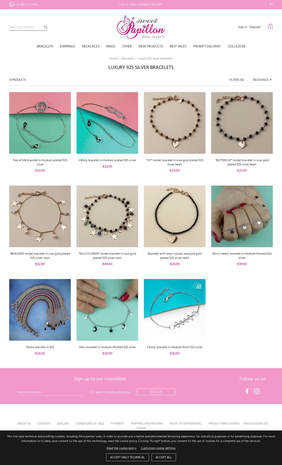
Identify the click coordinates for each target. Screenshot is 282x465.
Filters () (236, 80)
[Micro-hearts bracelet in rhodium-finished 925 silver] (242, 216)
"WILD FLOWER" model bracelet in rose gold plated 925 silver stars (107, 256)
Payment (117, 423)
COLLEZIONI (236, 46)
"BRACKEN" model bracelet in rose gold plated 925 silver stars (40, 256)
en (271, 4)
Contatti (43, 423)
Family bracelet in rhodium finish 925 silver (174, 347)
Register (255, 27)
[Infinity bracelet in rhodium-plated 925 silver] (107, 123)
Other (127, 46)
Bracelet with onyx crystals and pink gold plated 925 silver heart (175, 256)
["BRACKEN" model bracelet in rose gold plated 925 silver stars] (40, 216)
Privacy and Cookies (224, 423)
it (266, 4)
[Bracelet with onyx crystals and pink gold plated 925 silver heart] (174, 216)
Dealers (63, 423)
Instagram (257, 391)
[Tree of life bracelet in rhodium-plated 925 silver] (40, 123)
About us (24, 423)
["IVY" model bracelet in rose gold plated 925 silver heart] (174, 123)
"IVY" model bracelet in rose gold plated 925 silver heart (174, 162)
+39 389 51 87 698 (26, 4)
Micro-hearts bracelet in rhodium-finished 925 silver (242, 256)
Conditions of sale (90, 423)
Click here (156, 4)
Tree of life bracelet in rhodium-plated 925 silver (40, 162)
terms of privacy (119, 392)
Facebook (247, 391)
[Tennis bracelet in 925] (40, 310)
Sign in (242, 27)
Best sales (178, 46)
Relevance (263, 80)
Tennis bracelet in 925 (40, 347)
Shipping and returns (147, 423)
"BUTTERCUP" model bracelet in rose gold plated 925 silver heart (242, 162)
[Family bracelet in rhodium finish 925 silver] (174, 310)
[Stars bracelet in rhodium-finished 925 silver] (107, 310)
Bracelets (45, 46)
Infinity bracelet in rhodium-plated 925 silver (107, 160)
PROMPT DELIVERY (207, 46)
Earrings (67, 46)
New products (151, 46)
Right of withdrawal (186, 423)
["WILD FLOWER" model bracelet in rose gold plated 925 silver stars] (107, 216)
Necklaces (90, 46)
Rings (110, 46)
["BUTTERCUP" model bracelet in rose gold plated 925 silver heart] (242, 123)
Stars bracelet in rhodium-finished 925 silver (107, 347)
